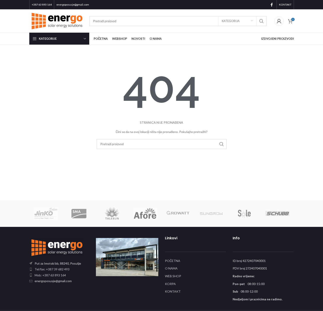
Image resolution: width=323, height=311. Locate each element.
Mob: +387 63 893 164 (50, 275)
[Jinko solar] (45, 213)
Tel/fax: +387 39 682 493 (52, 269)
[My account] (279, 21)
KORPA (170, 284)
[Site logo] (57, 20)
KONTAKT (173, 291)
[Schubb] (277, 213)
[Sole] (244, 213)
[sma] (78, 213)
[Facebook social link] (271, 4)
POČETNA (172, 261)
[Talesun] (112, 213)
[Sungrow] (211, 213)
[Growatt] (178, 213)
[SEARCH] (261, 21)
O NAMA (171, 268)
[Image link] (57, 247)
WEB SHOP (173, 276)
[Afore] (145, 213)
